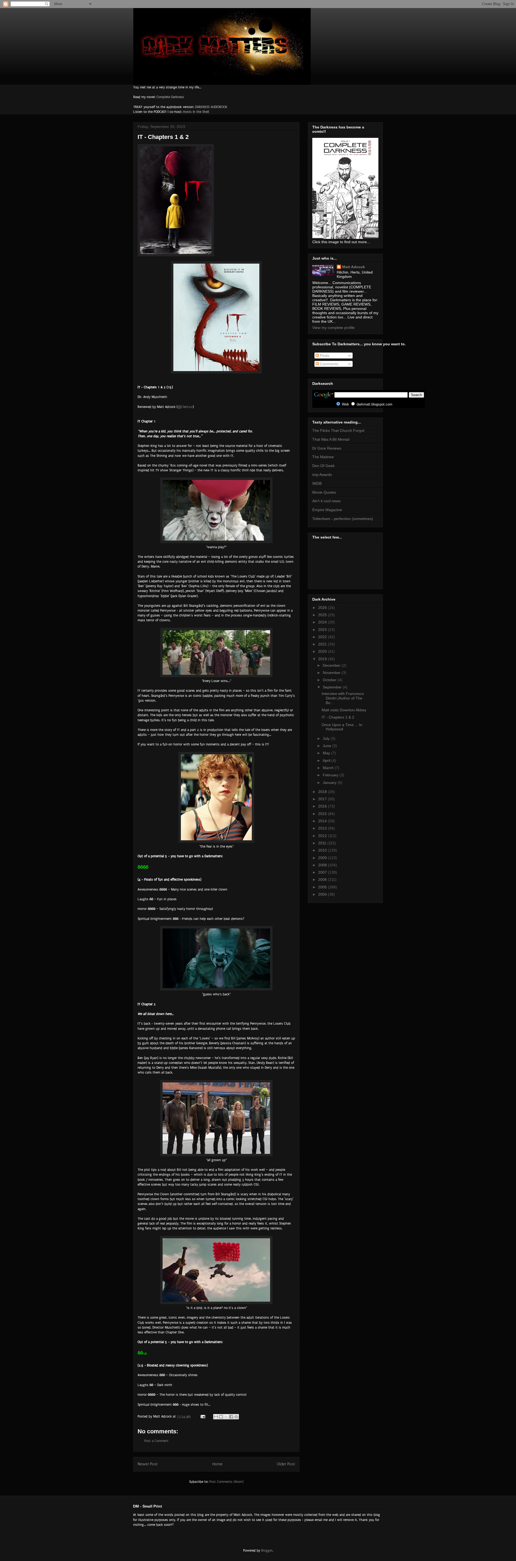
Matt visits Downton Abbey (344, 710)
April (327, 760)
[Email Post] (202, 1416)
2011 (322, 843)
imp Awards (322, 474)
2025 (323, 615)
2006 (323, 879)
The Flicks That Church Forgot (338, 430)
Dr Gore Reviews (326, 448)
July (327, 738)
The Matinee (323, 457)
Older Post (286, 1464)
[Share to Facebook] (231, 1416)
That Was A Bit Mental (330, 439)
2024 (323, 622)
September (333, 687)
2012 (323, 836)
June (327, 746)
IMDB (317, 483)
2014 (323, 821)
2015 (323, 814)
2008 (323, 865)
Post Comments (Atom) (226, 1482)
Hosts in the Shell (196, 112)
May (327, 753)
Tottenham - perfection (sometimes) (342, 518)
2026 (323, 607)
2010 (323, 850)
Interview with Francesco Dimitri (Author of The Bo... (343, 698)
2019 (323, 659)
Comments (328, 364)
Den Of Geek (323, 466)
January (330, 782)
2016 (323, 806)
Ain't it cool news (326, 501)
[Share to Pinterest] (236, 1416)
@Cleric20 (185, 407)
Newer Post (148, 1464)
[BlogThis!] (221, 1416)
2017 (323, 799)
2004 (323, 894)
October (330, 680)
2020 (323, 651)
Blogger (266, 1550)
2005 (323, 887)
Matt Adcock (353, 267)
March (329, 768)
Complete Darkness (170, 97)
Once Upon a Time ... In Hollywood (342, 727)
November (332, 672)
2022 (323, 637)
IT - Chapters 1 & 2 (338, 717)
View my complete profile (333, 327)
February (331, 775)
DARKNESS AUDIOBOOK (211, 107)
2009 (323, 858)
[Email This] (215, 1416)
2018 (323, 792)
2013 (323, 828)
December (332, 665)
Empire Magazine (327, 510)
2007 (323, 872)
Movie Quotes (324, 492)
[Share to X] (226, 1416)
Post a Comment (156, 1441)
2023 (323, 629)
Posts (324, 355)
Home (217, 1464)
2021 (323, 644)
